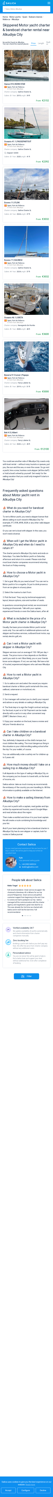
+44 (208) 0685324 (29, 864)
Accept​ (8, 1490)
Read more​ (30, 1485)
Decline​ (43, 1490)
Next (48, 900)
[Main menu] (49, 3)
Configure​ (25, 1490)
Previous (5, 900)
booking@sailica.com (30, 867)
